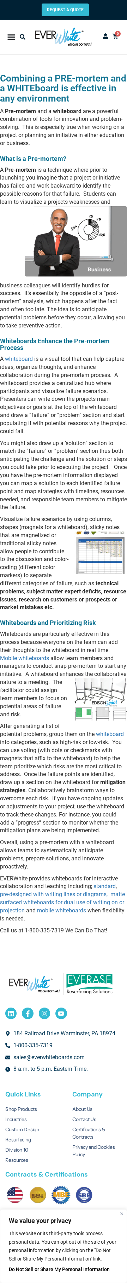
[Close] (121, 1214)
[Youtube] (61, 1013)
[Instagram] (44, 1013)
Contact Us (84, 1119)
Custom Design (22, 1129)
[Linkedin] (11, 1013)
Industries (16, 1119)
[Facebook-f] (27, 1013)
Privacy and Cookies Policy (93, 1151)
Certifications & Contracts (88, 1133)
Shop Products (21, 1109)
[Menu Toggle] (11, 37)
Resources (16, 1160)
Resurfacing (18, 1140)
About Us (82, 1109)
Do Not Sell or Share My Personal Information (59, 1269)
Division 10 (16, 1150)
